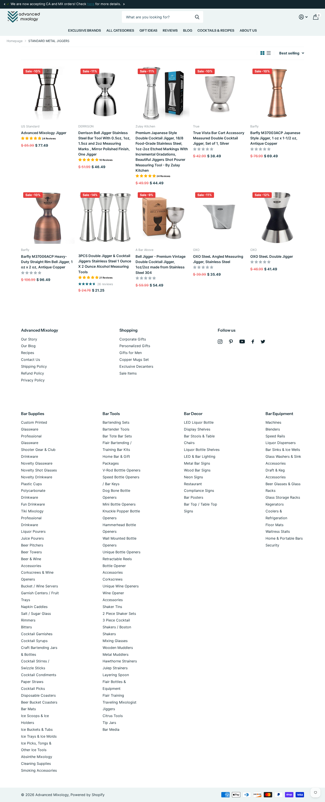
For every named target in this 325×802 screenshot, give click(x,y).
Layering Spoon (116, 675)
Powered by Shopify (88, 794)
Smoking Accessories (39, 770)
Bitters (26, 627)
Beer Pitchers (32, 545)
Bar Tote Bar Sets (117, 436)
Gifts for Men (130, 352)
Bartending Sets (116, 422)
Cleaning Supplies (36, 763)
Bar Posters (193, 497)
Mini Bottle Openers (119, 504)
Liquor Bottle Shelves (202, 449)
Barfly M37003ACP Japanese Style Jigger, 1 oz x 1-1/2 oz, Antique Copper (275, 138)
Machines (273, 422)
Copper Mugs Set (134, 359)
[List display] (269, 53)
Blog (187, 30)
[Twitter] (263, 341)
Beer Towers (31, 552)
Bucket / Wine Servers (39, 586)
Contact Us (30, 359)
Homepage (15, 41)
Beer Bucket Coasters (39, 702)
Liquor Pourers (33, 531)
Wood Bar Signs (197, 470)
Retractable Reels (117, 559)
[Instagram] (220, 341)
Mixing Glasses (115, 641)
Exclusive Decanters (136, 366)
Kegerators (275, 504)
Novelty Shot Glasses (39, 470)
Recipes (27, 352)
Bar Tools (111, 413)
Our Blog (28, 346)
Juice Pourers (32, 538)
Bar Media (111, 729)
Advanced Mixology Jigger (43, 133)
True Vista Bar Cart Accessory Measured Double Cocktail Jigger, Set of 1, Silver (218, 138)
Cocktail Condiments (38, 675)
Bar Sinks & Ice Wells (283, 449)
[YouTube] (242, 341)
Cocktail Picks (33, 688)
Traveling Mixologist (119, 702)
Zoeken (197, 17)
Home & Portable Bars (284, 538)
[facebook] (253, 342)
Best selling (289, 53)
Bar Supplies (32, 413)
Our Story (29, 339)
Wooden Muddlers (118, 647)
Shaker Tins (112, 606)
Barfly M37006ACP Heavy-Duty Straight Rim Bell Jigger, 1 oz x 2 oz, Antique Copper (47, 261)
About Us (248, 30)
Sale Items (128, 373)
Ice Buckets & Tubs (37, 729)
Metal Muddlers (115, 654)
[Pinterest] (231, 341)
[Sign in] (303, 17)
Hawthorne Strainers (120, 661)
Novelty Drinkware (36, 477)
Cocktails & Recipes (215, 30)
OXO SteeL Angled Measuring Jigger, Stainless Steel (218, 259)
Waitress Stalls (278, 531)
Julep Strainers (115, 668)
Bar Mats (28, 709)
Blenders (273, 429)
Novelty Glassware (36, 463)
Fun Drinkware (33, 504)
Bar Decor (193, 413)
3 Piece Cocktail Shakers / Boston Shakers (117, 627)
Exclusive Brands (84, 30)
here (90, 4)
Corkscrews (112, 579)
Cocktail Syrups (34, 641)
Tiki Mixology (32, 511)
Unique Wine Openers (121, 586)
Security (272, 545)
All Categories (120, 30)
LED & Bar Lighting (199, 456)
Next (124, 4)
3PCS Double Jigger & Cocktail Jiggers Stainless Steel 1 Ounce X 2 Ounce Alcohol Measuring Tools (104, 264)
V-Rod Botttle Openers (121, 470)
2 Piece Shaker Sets (119, 613)
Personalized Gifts (134, 346)
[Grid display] (262, 53)
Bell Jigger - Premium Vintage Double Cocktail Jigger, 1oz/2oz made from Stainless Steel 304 (160, 264)
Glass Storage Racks (283, 497)
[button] (4, 4)
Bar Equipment (279, 413)
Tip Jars (109, 722)
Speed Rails (275, 436)
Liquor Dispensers (281, 442)
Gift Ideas (148, 30)
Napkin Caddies (34, 606)
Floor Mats (274, 525)
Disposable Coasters (38, 695)
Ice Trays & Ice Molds (39, 736)
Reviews (170, 30)
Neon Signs (193, 477)
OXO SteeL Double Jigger (271, 256)
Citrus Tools (113, 716)
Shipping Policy (34, 366)
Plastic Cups (31, 484)
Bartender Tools (116, 429)
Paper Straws (32, 681)
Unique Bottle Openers (121, 552)
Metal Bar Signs (197, 463)
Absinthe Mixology (36, 756)
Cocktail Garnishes (36, 634)
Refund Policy (32, 373)
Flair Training (113, 695)
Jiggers (109, 709)
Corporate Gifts (132, 339)
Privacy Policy (33, 380)
